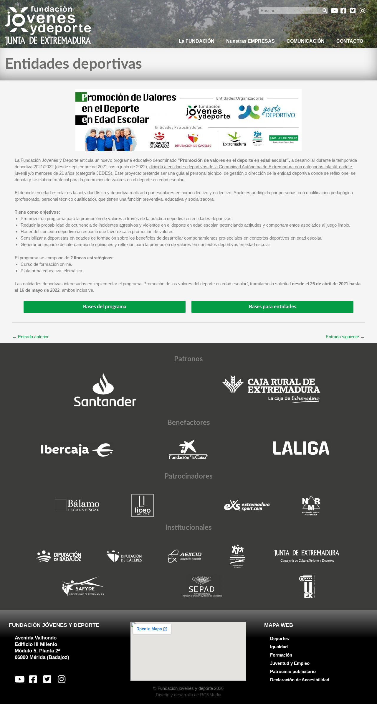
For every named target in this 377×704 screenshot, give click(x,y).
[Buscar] (324, 10)
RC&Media (210, 694)
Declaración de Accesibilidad (299, 679)
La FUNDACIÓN (196, 41)
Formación (281, 654)
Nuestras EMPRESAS (250, 41)
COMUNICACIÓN (306, 41)
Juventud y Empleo (290, 663)
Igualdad (279, 646)
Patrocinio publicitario (293, 671)
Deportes (279, 638)
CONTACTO (349, 41)
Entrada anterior (30, 336)
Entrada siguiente (345, 336)
